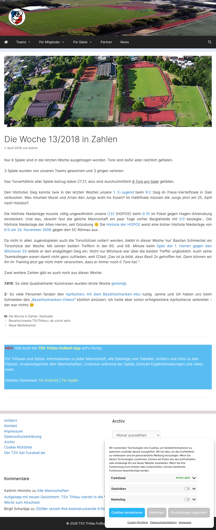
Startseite (46, 316)
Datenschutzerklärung (163, 522)
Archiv (9, 442)
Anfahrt (10, 420)
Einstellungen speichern (189, 512)
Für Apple (70, 380)
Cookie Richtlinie (18, 447)
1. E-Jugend (123, 192)
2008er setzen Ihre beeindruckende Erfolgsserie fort (80, 509)
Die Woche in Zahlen (23, 316)
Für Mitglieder (49, 42)
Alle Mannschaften (53, 491)
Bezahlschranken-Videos (53, 300)
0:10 (146, 214)
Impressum (185, 522)
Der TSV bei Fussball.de (24, 453)
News (124, 42)
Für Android (48, 380)
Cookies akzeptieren (127, 512)
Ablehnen (156, 512)
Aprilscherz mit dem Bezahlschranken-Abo (103, 294)
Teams (21, 42)
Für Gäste (80, 42)
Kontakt (10, 426)
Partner (106, 42)
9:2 (148, 192)
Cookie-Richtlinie (137, 522)
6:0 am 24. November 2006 (27, 230)
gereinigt (118, 283)
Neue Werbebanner (22, 325)
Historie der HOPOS (123, 224)
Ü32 (111, 214)
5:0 (182, 219)
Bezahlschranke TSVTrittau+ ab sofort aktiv (40, 320)
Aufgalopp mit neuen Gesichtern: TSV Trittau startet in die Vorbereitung (65, 497)
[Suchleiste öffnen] (210, 42)
